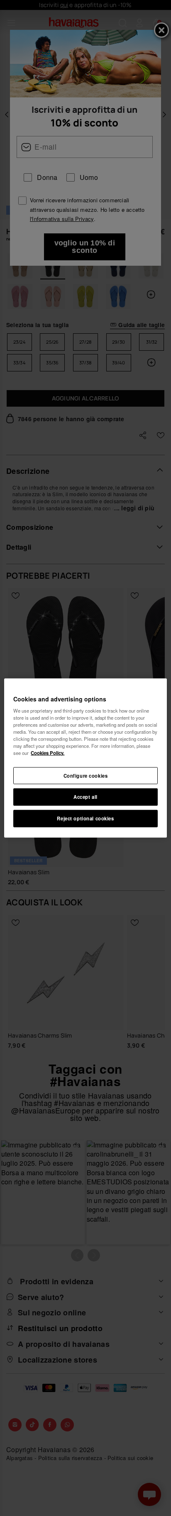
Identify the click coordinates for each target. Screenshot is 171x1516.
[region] (85, 758)
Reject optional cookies (85, 818)
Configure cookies (86, 775)
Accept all (85, 796)
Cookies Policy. (47, 753)
